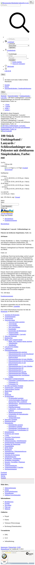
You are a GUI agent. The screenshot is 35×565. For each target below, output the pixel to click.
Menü (3, 74)
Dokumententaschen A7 (16, 370)
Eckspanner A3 (13, 382)
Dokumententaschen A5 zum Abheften (20, 366)
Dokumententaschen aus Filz (17, 371)
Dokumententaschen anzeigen (18, 352)
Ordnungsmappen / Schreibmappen (15, 441)
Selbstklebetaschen (10, 457)
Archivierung (9, 318)
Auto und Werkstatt (11, 336)
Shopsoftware (5, 549)
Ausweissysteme (10, 320)
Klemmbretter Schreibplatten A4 (18, 428)
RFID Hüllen (9, 448)
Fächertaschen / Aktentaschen (14, 387)
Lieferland (12, 44)
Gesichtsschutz (13, 405)
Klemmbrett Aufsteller (15, 426)
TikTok (3, 476)
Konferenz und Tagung (12, 433)
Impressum (4, 547)
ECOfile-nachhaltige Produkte (14, 386)
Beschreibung (9, 218)
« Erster (7, 104)
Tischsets (7, 464)
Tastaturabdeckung (14, 418)
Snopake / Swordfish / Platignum (15, 462)
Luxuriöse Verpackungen (12, 437)
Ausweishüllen (13, 325)
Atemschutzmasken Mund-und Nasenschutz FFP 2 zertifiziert (18, 401)
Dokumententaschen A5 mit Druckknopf (21, 361)
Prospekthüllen (9, 446)
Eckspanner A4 (13, 384)
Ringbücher (8, 449)
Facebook (4, 472)
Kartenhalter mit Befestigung (17, 331)
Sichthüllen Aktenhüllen (12, 460)
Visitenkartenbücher (11, 465)
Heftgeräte (8, 394)
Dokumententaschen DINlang (18, 373)
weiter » (7, 108)
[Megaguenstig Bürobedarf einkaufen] (15, 3)
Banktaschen (9, 338)
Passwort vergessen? (18, 64)
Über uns (7, 507)
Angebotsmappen (10, 316)
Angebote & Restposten (12, 315)
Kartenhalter (12, 329)
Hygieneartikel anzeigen (16, 398)
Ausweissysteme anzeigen (17, 322)
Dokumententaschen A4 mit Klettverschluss (17, 356)
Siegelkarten (12, 345)
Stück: (3, 200)
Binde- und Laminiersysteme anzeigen (20, 341)
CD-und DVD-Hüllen (11, 347)
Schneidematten (9, 453)
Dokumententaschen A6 (16, 368)
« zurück (7, 106)
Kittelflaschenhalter (14, 407)
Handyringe (8, 391)
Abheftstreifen (13, 343)
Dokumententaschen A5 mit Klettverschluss (17, 363)
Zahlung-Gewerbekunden (13, 495)
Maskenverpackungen (15, 412)
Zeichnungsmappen (11, 469)
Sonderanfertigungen (11, 491)
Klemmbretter (9, 423)
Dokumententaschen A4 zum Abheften (20, 359)
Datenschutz (13, 547)
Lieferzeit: (4, 166)
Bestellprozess (9, 502)
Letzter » (7, 110)
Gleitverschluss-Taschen (12, 389)
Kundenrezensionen (11, 220)
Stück (2, 202)
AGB (19, 547)
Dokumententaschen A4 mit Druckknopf (21, 354)
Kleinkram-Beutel (10, 421)
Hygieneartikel (9, 396)
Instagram (4, 474)
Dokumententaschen (11, 350)
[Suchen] (19, 37)
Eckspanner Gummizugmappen (14, 378)
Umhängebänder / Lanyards (17, 334)
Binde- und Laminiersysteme (13, 339)
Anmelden (16, 306)
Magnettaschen (9, 439)
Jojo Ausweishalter (14, 327)
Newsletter (8, 505)
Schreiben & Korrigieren (12, 455)
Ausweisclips (13, 324)
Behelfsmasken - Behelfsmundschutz (20, 403)
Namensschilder (13, 332)
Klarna (7, 86)
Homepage (4, 311)
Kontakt (7, 85)
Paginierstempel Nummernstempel (15, 442)
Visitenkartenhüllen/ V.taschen (14, 467)
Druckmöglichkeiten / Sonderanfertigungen (18, 88)
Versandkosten (9, 493)
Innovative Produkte (11, 419)
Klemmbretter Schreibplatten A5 (18, 430)
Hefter (7, 393)
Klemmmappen (9, 432)
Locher (7, 435)
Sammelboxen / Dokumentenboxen (15, 451)
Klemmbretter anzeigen (16, 425)
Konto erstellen (17, 62)
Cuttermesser (9, 348)
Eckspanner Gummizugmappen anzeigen (21, 380)
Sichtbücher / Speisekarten (13, 458)
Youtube (3, 478)
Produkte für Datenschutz (12, 444)
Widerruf (7, 509)
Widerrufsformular (10, 488)
